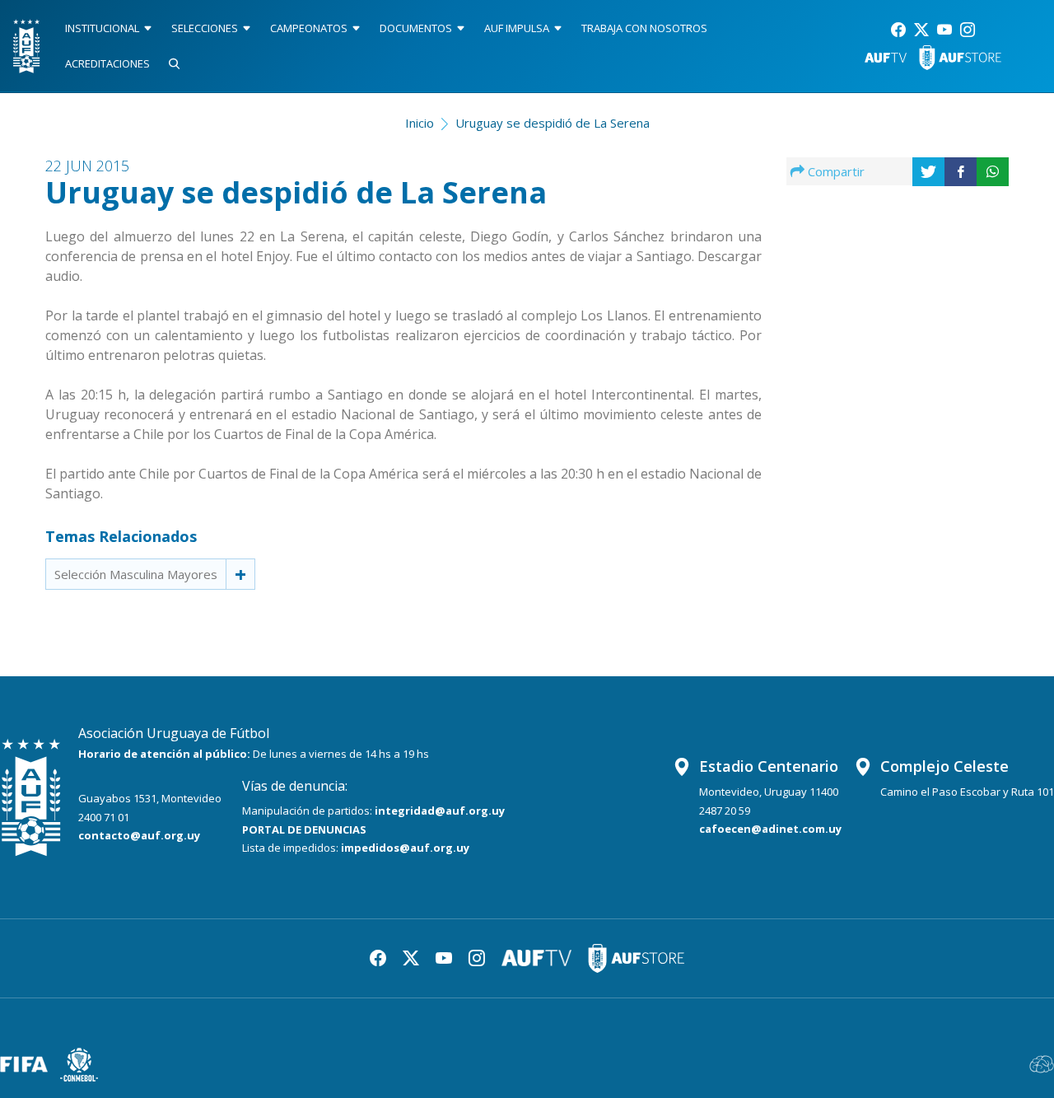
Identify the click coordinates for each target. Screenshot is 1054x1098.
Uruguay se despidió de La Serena (552, 122)
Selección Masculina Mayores (135, 574)
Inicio (419, 122)
